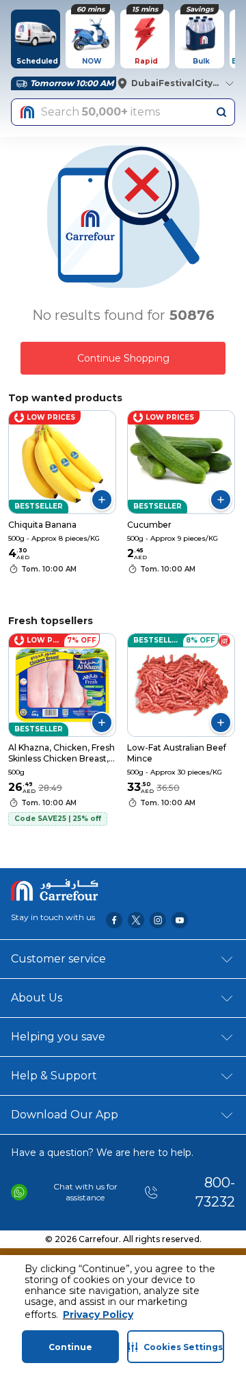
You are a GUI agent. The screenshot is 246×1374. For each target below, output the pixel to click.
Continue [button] (70, 1347)
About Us (36, 997)
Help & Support (54, 1075)
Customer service (58, 958)
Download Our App (64, 1114)
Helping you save (58, 1036)
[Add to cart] (102, 500)
